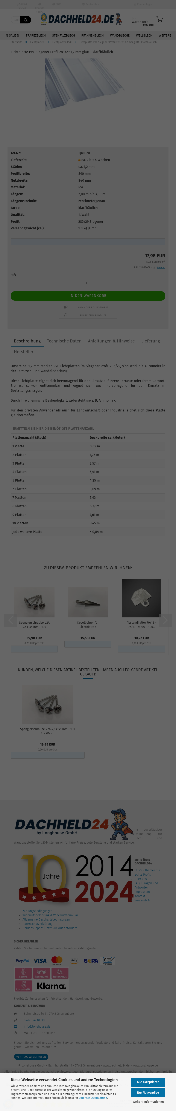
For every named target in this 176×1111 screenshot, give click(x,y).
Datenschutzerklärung (93, 1097)
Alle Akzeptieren (148, 1082)
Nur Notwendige (148, 1092)
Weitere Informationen (148, 1102)
